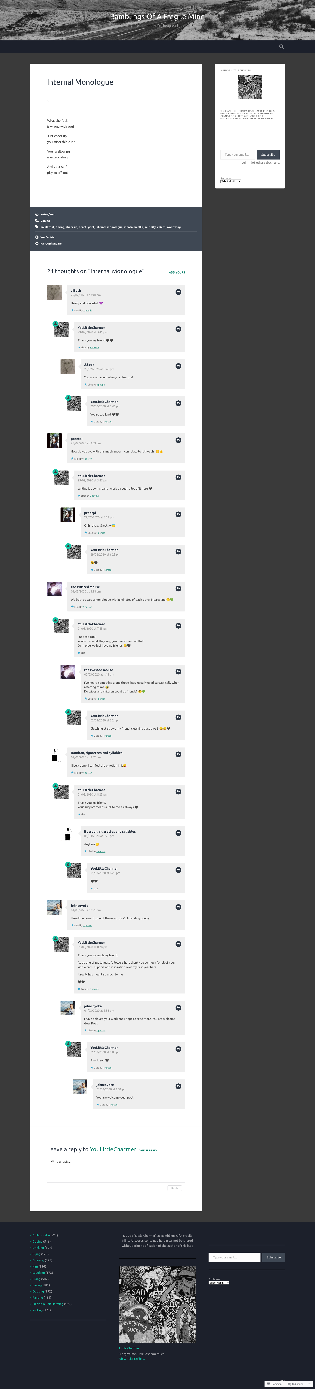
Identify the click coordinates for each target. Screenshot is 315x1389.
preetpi (77, 438)
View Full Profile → (132, 1358)
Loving (37, 1285)
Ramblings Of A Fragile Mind (157, 16)
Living (36, 1279)
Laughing (38, 1272)
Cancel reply (148, 1150)
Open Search (281, 46)
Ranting (37, 1297)
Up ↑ (282, 1380)
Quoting (38, 1291)
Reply (178, 292)
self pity (150, 227)
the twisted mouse (85, 587)
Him (35, 1266)
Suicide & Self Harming (47, 1304)
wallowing (174, 227)
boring (60, 227)
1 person (94, 347)
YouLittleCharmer (91, 327)
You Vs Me (47, 237)
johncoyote (79, 905)
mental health (133, 227)
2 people (87, 310)
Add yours (177, 272)
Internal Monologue (80, 82)
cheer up (71, 227)
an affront (47, 227)
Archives (225, 178)
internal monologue (109, 227)
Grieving (38, 1260)
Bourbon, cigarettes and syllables (96, 753)
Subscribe (268, 154)
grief (91, 227)
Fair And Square (51, 243)
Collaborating (42, 1235)
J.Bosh (76, 290)
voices (161, 227)
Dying (36, 1254)
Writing (37, 1310)
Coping (45, 220)
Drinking (38, 1247)
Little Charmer (129, 1348)
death (83, 227)
